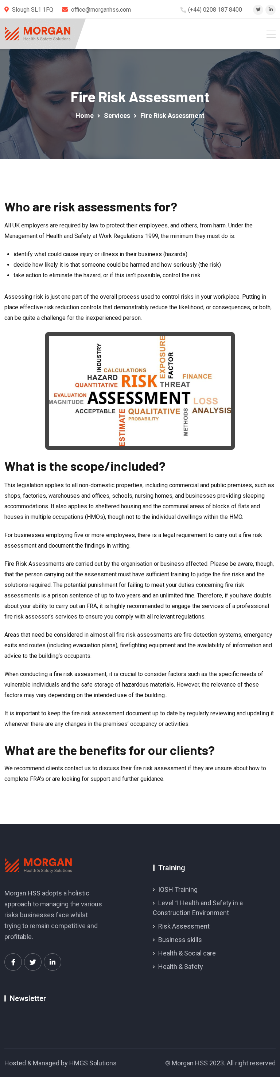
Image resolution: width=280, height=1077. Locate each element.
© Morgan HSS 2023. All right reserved (220, 1063)
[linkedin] (271, 9)
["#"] (13, 962)
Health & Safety (180, 966)
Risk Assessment (184, 926)
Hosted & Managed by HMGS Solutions (60, 1063)
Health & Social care (187, 953)
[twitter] (258, 9)
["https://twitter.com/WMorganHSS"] (33, 962)
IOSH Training (178, 889)
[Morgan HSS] (37, 33)
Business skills (180, 939)
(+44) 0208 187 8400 (215, 9)
